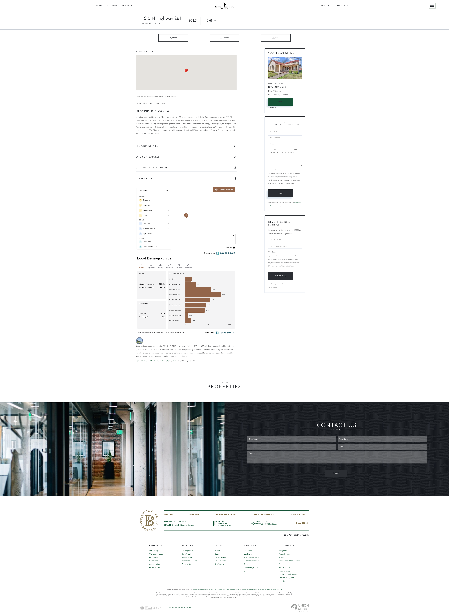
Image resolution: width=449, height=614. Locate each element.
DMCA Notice (186, 608)
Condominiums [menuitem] (155, 564)
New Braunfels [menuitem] (220, 561)
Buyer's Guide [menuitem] (187, 554)
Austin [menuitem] (217, 551)
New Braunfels (264, 515)
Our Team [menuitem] (127, 5)
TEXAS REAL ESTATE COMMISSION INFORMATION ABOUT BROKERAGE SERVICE (217, 589)
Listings (145, 361)
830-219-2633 (277, 87)
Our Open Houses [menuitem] (156, 554)
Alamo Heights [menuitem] (284, 554)
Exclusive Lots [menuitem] (154, 568)
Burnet (156, 361)
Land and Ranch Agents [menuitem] (288, 574)
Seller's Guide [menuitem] (187, 557)
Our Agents (272, 107)
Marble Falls (166, 361)
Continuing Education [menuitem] (252, 568)
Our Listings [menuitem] (154, 551)
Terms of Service (274, 206)
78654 (175, 361)
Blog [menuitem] (246, 571)
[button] (186, 71)
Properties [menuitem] (111, 5)
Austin (168, 515)
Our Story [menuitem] (248, 551)
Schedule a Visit (293, 124)
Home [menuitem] (99, 5)
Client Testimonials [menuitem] (251, 561)
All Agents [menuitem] (283, 551)
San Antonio (300, 515)
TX (151, 361)
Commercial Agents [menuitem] (286, 578)
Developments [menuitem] (187, 551)
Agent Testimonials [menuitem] (251, 557)
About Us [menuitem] (326, 5)
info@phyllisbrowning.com (183, 525)
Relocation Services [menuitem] (189, 561)
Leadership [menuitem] (248, 554)
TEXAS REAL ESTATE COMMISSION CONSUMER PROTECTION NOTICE (262, 589)
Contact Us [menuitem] (342, 5)
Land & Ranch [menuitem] (154, 557)
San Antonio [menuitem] (219, 564)
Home (138, 361)
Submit (336, 473)
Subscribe (280, 276)
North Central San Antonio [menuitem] (289, 561)
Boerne (194, 515)
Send (280, 193)
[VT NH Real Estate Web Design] (300, 608)
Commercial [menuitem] (153, 561)
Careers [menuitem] (247, 564)
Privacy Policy (297, 202)
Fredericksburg (227, 515)
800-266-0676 (336, 430)
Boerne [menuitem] (217, 554)
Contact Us (281, 102)
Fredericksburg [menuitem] (220, 557)
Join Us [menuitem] (281, 581)
